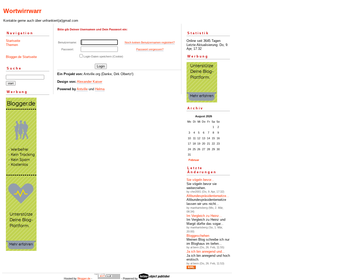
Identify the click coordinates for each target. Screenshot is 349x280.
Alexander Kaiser (89, 82)
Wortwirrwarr (22, 10)
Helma (99, 89)
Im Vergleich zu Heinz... (204, 216)
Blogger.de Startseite (21, 57)
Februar (194, 159)
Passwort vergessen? (150, 49)
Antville (82, 89)
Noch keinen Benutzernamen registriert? (150, 42)
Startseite (13, 41)
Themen (12, 45)
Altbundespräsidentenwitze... (208, 196)
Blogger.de (83, 278)
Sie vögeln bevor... (200, 180)
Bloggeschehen (198, 236)
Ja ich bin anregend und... (206, 251)
